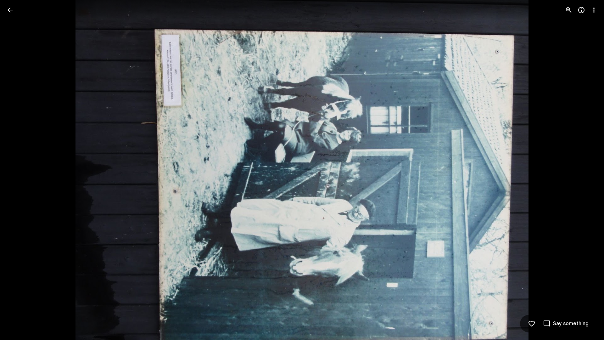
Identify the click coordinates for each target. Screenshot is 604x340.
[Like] (531, 323)
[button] (17, 170)
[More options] (594, 10)
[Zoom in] (568, 10)
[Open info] (581, 10)
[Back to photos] (10, 10)
